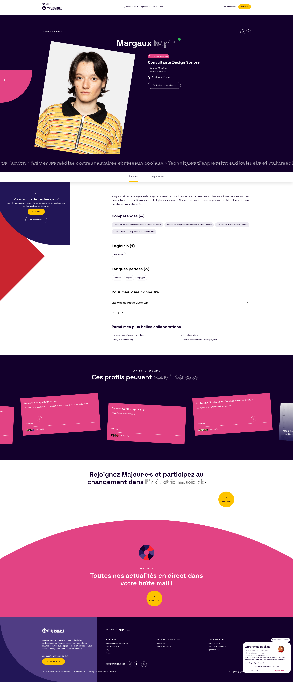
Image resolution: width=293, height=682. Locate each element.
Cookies (113, 672)
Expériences (158, 177)
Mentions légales (80, 672)
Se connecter (230, 7)
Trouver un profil (214, 643)
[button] (39, 418)
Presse (109, 653)
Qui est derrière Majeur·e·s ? (117, 643)
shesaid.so (161, 643)
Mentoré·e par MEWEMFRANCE (160, 56)
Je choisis (254, 670)
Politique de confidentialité (98, 672)
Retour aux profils (53, 32)
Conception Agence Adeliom (240, 672)
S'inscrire (244, 6)
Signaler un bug (214, 650)
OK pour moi (279, 670)
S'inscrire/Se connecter (217, 646)
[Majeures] (53, 8)
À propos (133, 177)
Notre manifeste (112, 646)
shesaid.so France (164, 646)
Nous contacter (54, 661)
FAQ (107, 650)
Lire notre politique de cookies (255, 663)
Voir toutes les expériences (164, 85)
